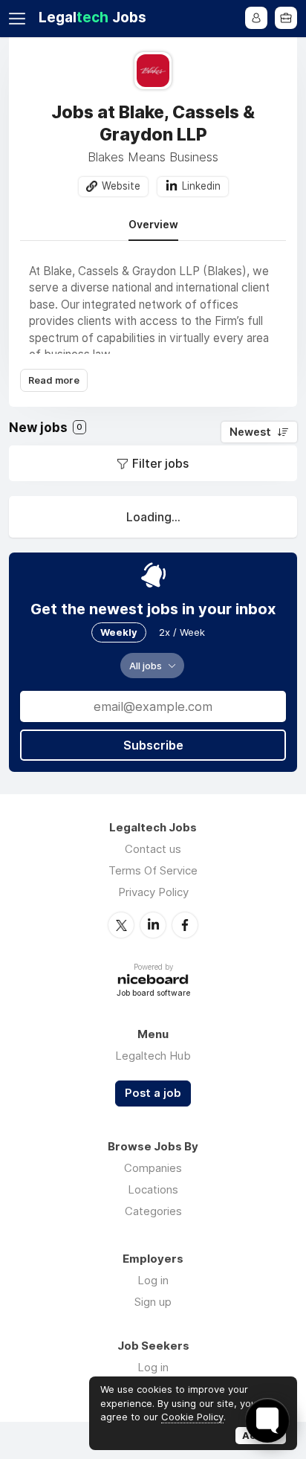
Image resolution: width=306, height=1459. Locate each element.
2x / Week (182, 632)
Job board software (153, 994)
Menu (20, 18)
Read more (53, 380)
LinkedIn (153, 925)
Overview (153, 225)
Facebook (185, 925)
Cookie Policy (192, 1417)
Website (121, 186)
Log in (153, 1280)
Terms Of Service (153, 870)
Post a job (153, 1093)
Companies (153, 1168)
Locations (153, 1189)
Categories (153, 1211)
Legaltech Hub (153, 1056)
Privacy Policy (153, 892)
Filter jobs (160, 463)
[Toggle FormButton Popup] (267, 1420)
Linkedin (201, 186)
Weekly (118, 632)
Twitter (121, 925)
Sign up (153, 1302)
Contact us (153, 849)
